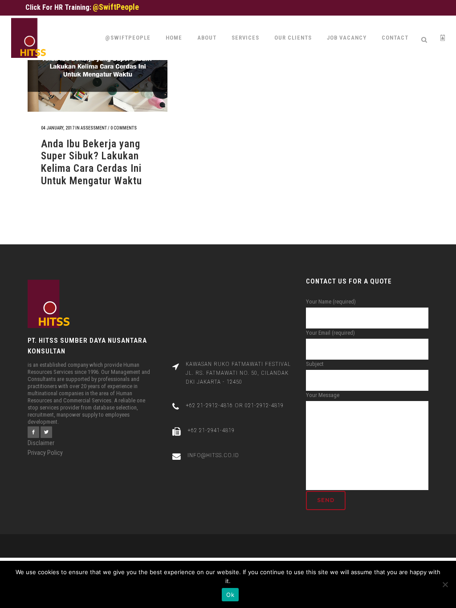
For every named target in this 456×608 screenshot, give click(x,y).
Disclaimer (41, 442)
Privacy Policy (45, 452)
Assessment (94, 128)
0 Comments (123, 128)
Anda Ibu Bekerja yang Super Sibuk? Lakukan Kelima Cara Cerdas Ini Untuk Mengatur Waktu (91, 162)
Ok (230, 594)
